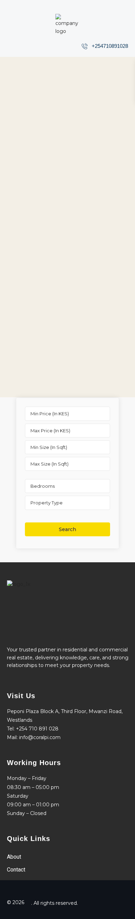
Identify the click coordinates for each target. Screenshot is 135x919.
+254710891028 (110, 46)
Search (67, 529)
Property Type (46, 502)
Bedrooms (42, 486)
